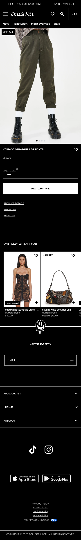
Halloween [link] (20, 23)
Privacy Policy (40, 504)
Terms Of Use (40, 508)
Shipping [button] (9, 216)
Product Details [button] (14, 203)
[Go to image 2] (39, 140)
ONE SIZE (9, 171)
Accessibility (40, 515)
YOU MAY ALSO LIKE (20, 244)
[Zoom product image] (40, 86)
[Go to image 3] (42, 140)
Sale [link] (57, 23)
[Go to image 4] (44, 140)
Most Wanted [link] (40, 23)
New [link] (6, 23)
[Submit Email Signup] (71, 360)
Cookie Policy (40, 511)
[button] (24, 4)
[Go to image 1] (37, 140)
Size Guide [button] (10, 209)
